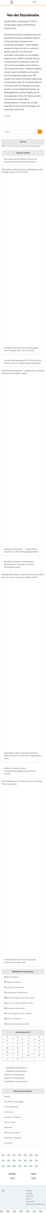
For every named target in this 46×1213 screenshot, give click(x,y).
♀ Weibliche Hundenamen (15, 1068)
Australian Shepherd (12, 1117)
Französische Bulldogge (13, 1102)
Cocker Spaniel (24, 1013)
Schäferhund (22, 992)
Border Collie (9, 1122)
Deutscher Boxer (27, 998)
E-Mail (7, 116)
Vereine (29, 1191)
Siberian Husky (26, 1003)
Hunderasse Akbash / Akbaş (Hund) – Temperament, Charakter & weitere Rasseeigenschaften (19, 564)
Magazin (29, 1193)
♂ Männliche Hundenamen (15, 1071)
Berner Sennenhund (12, 1133)
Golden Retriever (11, 1107)
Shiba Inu (18, 1019)
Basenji (7, 1096)
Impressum (30, 1201)
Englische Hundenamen (14, 1075)
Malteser (17, 982)
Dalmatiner (20, 1008)
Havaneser (8, 1143)
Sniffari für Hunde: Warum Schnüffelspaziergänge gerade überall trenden (19, 771)
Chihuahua (19, 987)
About (28, 1199)
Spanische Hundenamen (14, 1078)
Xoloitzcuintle (23, 1024)
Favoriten (30, 1196)
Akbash (15, 977)
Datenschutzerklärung (35, 1204)
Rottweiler (8, 1127)
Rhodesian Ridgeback (13, 1138)
